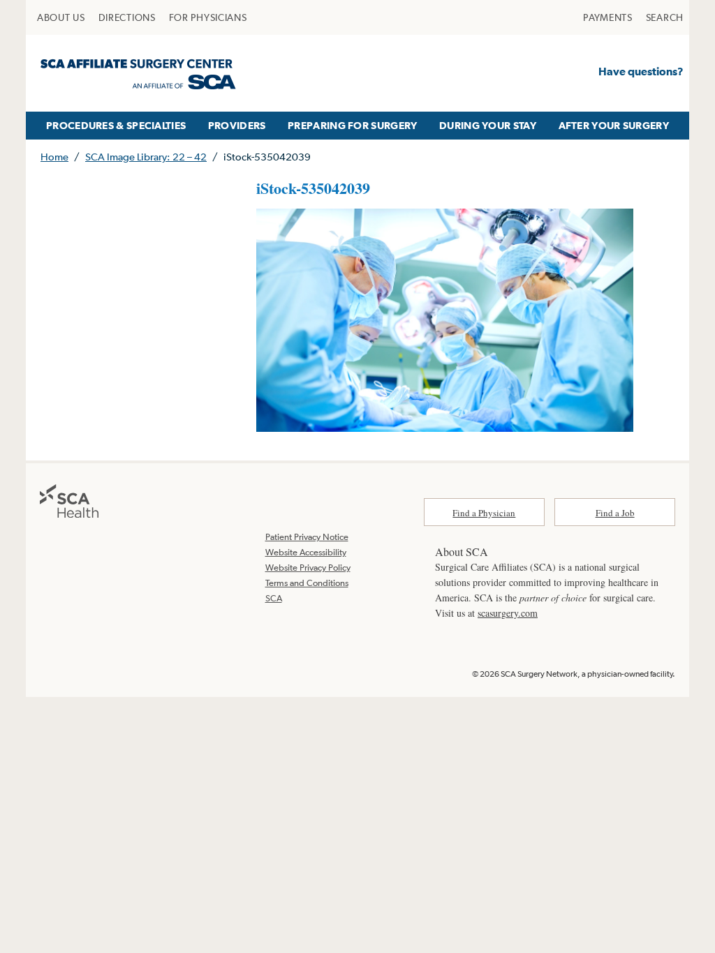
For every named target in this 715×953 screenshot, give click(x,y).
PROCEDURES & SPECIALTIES (116, 125)
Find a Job (615, 512)
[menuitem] (61, 17)
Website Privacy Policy (308, 567)
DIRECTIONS (127, 17)
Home (54, 157)
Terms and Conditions (306, 583)
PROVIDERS (237, 125)
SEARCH (665, 17)
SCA (273, 598)
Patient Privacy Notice (306, 537)
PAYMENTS (608, 17)
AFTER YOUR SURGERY (614, 125)
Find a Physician (483, 512)
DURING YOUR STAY (487, 125)
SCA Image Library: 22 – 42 (146, 157)
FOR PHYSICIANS (208, 17)
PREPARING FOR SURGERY (352, 125)
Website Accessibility (305, 552)
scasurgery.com (508, 613)
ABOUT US (61, 17)
